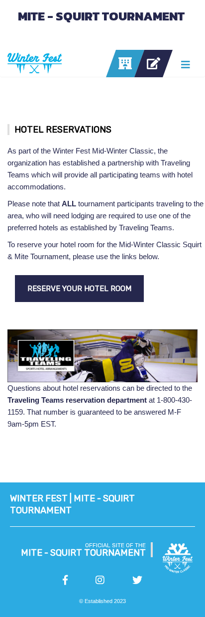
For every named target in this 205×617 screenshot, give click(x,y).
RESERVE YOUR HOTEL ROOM (79, 288)
